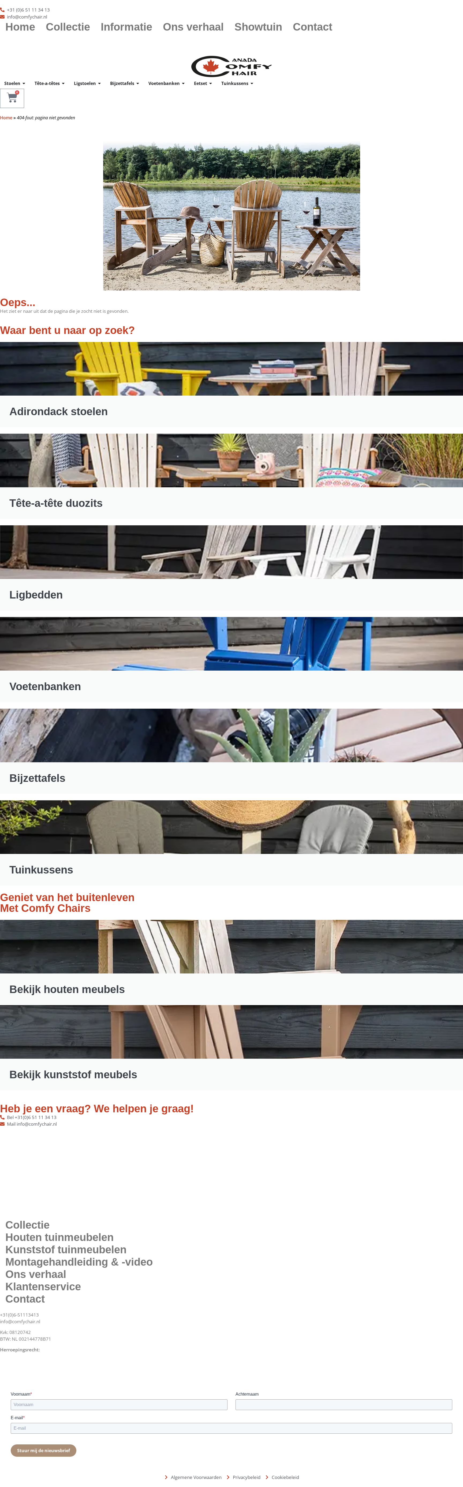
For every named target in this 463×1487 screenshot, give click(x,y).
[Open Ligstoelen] (99, 83)
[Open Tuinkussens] (252, 83)
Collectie (68, 27)
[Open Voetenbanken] (183, 83)
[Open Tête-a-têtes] (63, 83)
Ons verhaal (193, 27)
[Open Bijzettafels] (138, 83)
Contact (312, 27)
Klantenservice (43, 1286)
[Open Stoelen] (24, 83)
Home (20, 27)
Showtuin (258, 27)
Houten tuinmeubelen (59, 1237)
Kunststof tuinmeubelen (65, 1249)
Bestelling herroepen (22, 1357)
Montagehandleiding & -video (79, 1262)
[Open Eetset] (210, 83)
